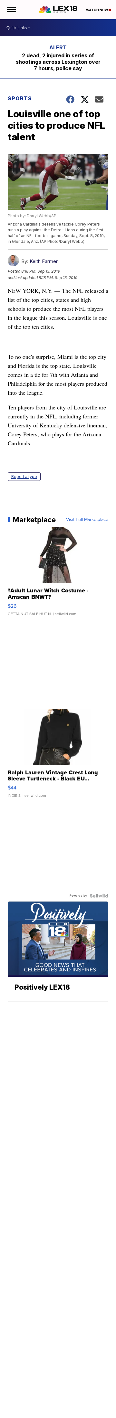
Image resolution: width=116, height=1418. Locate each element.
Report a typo (24, 476)
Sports (20, 98)
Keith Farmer (44, 261)
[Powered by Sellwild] (99, 896)
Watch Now (97, 10)
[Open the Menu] (11, 10)
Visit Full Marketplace (87, 519)
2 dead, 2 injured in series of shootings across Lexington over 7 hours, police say (58, 61)
